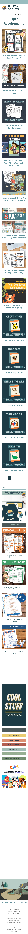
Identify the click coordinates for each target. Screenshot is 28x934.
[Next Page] (18, 478)
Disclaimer (17, 904)
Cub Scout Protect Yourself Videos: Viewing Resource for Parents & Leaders (14, 163)
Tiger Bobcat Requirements (14, 340)
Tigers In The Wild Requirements (14, 405)
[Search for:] (14, 487)
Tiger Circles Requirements (14, 438)
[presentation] (14, 41)
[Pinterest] (4, 2)
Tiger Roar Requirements (14, 373)
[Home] (8, 14)
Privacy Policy (5, 902)
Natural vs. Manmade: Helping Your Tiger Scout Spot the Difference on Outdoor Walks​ (14, 200)
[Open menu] (24, 8)
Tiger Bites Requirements (14, 470)
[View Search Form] (25, 2)
